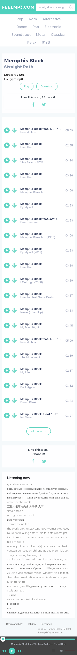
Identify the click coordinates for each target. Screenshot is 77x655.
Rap (35, 27)
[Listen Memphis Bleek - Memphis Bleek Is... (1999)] (7, 235)
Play (26, 86)
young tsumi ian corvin (21, 515)
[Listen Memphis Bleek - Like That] (7, 145)
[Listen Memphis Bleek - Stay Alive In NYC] (7, 160)
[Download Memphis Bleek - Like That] (15, 145)
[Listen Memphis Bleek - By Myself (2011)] (7, 250)
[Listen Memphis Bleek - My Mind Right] (7, 325)
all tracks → (38, 431)
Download (46, 86)
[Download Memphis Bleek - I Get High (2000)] (15, 280)
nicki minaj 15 (15, 541)
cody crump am (17, 590)
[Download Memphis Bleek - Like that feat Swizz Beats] (15, 295)
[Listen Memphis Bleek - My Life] (7, 370)
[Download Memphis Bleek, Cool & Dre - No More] (15, 415)
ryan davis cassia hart (20, 484)
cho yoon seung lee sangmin (25, 555)
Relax (31, 42)
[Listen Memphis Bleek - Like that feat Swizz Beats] (7, 295)
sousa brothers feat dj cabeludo (26, 599)
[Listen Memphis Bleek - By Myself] (7, 205)
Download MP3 (14, 624)
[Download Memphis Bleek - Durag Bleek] (15, 400)
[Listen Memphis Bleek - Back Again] (7, 385)
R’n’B (46, 42)
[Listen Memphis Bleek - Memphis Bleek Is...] (7, 190)
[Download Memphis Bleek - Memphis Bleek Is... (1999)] (15, 235)
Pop (19, 19)
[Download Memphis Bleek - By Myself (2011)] (15, 250)
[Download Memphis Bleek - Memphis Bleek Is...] (15, 190)
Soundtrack (21, 35)
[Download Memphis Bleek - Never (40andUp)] (15, 310)
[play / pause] (12, 651)
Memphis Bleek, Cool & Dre (39, 414)
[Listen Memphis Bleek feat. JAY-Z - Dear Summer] (7, 220)
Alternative (52, 19)
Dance (21, 27)
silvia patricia (15, 510)
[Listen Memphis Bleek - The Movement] (7, 355)
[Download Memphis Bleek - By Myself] (15, 205)
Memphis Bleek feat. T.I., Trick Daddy (46, 128)
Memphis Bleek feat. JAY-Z (38, 218)
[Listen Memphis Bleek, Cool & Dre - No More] (7, 415)
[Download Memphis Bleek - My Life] (15, 370)
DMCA (32, 624)
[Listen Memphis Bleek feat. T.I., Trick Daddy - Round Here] (7, 130)
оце (9, 608)
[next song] (20, 651)
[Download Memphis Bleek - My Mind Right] (15, 325)
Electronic (52, 27)
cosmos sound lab (18, 524)
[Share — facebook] (33, 104)
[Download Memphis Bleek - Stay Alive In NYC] (15, 160)
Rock (33, 19)
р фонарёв (13, 603)
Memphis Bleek (31, 143)
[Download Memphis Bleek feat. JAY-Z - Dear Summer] (15, 220)
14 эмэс (11, 594)
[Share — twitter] (44, 104)
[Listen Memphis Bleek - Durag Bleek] (7, 400)
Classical (58, 35)
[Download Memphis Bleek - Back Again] (15, 385)
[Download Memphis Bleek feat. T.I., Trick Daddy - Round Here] (15, 130)
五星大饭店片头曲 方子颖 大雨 (25, 506)
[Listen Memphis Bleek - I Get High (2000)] (7, 280)
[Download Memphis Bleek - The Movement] (15, 355)
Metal (41, 35)
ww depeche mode (19, 502)
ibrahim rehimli (16, 581)
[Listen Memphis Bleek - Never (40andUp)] (7, 310)
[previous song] (4, 651)
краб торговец (15, 519)
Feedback (46, 624)
